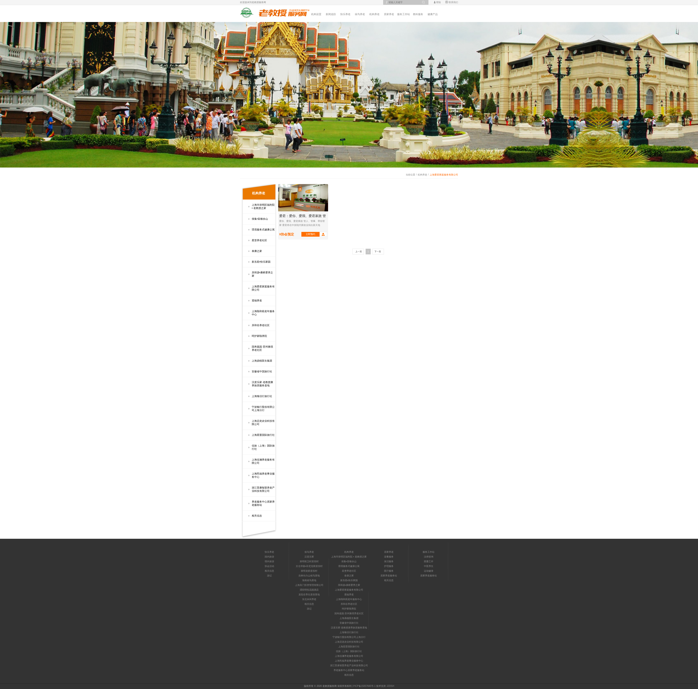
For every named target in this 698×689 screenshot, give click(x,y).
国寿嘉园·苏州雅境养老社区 (262, 348)
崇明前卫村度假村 (309, 561)
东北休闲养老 (309, 599)
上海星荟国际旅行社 (263, 434)
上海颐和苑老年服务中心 (263, 313)
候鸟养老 (360, 14)
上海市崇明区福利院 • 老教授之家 (263, 206)
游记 (269, 575)
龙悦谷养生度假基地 (309, 594)
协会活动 (269, 566)
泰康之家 (257, 251)
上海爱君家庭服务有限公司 (263, 288)
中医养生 (428, 566)
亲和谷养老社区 (261, 325)
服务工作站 (403, 14)
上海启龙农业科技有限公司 (263, 422)
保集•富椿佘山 (260, 218)
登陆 (438, 2)
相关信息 (257, 515)
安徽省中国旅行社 (262, 371)
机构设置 (316, 14)
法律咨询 (428, 556)
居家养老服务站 (388, 575)
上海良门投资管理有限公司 (309, 585)
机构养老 (374, 14)
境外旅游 (269, 561)
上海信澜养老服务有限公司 (263, 461)
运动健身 (428, 570)
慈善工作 (428, 561)
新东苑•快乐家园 (261, 261)
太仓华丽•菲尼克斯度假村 (309, 566)
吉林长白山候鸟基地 (309, 575)
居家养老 (389, 14)
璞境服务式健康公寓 (263, 229)
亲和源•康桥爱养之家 (262, 274)
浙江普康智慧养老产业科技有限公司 (263, 489)
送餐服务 (389, 556)
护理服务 (389, 566)
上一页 (358, 251)
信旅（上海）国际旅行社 (263, 447)
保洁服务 (389, 561)
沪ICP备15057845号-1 (364, 686)
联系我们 (453, 2)
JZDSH (390, 686)
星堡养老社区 (259, 240)
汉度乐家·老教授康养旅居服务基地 (262, 384)
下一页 (377, 251)
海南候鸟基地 (309, 580)
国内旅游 (269, 556)
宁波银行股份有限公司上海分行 (263, 408)
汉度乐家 (309, 556)
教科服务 (418, 14)
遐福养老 (257, 300)
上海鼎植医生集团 (262, 360)
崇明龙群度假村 (309, 570)
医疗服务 (389, 570)
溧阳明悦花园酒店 (309, 589)
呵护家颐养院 (259, 335)
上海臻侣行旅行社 (262, 396)
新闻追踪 (331, 14)
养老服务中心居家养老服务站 (263, 503)
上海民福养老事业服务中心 (263, 475)
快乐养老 (345, 14)
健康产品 (433, 14)
